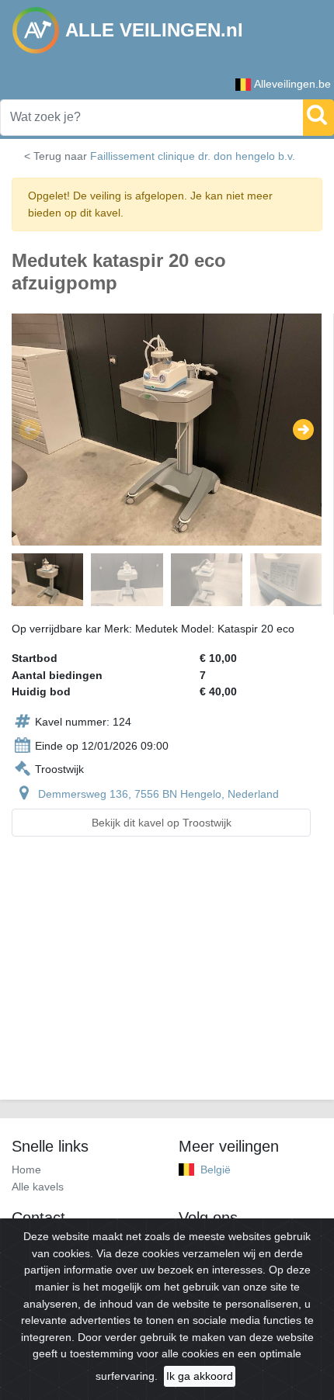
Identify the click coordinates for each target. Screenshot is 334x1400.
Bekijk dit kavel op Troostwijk (161, 822)
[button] (29, 430)
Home (26, 1169)
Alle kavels (38, 1186)
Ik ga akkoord (199, 1376)
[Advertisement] (167, 977)
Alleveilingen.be (292, 84)
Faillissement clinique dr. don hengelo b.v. (192, 156)
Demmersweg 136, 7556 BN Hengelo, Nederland (158, 794)
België (215, 1169)
